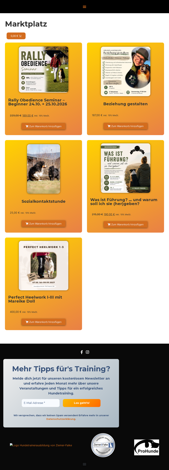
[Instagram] (87, 352)
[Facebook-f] (82, 352)
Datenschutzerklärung (60, 419)
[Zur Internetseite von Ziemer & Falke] (41, 445)
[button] (84, 6)
